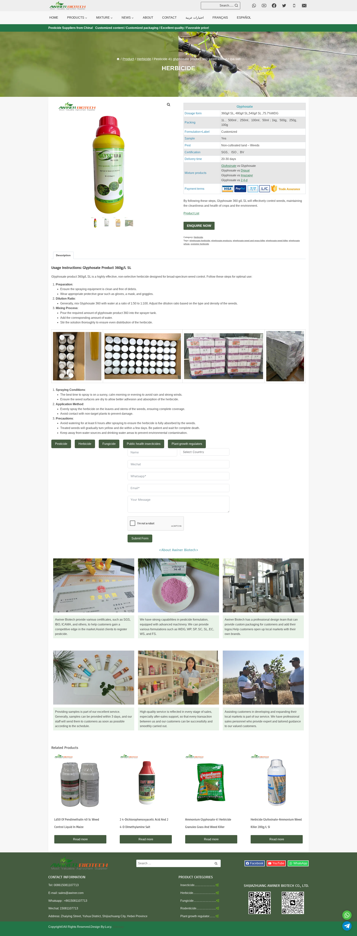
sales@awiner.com (70, 892)
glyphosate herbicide (199, 240)
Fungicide (109, 443)
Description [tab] (63, 255)
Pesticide (61, 443)
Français (220, 17)
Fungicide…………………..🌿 (200, 900)
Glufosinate (228, 165)
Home (53, 17)
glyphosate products (221, 240)
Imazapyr (247, 175)
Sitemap (118, 926)
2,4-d (244, 180)
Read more (80, 839)
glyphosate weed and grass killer (249, 240)
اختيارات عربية (195, 17)
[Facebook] (274, 5)
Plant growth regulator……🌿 (199, 916)
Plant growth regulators (187, 443)
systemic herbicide (200, 244)
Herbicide (178, 68)
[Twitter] (284, 5)
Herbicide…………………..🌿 (199, 892)
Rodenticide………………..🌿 (199, 908)
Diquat (245, 170)
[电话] (294, 5)
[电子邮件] (304, 5)
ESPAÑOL (244, 17)
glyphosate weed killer (277, 240)
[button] (168, 104)
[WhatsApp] (254, 5)
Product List (191, 213)
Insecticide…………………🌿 (199, 885)
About (148, 17)
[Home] (118, 59)
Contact (169, 17)
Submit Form (139, 538)
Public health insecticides (143, 443)
